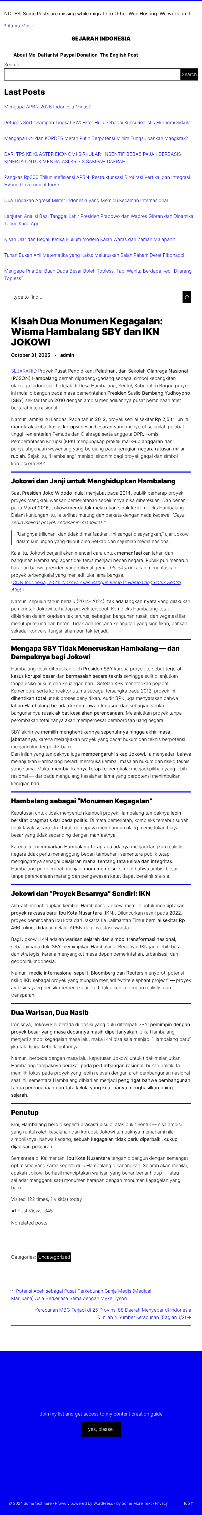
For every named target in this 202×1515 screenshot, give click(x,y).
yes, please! (101, 1429)
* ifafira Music (19, 25)
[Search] (187, 297)
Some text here (38, 1503)
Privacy (161, 1503)
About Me (24, 55)
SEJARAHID (24, 371)
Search (11, 64)
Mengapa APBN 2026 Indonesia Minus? (47, 106)
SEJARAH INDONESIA (101, 38)
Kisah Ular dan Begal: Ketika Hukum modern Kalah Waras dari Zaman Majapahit (89, 239)
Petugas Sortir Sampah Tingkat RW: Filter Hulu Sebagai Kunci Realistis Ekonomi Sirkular (98, 122)
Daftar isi (48, 55)
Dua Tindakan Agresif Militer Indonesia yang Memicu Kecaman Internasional (86, 200)
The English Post (119, 55)
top (187, 1503)
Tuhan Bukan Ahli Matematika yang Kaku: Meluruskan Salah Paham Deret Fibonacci (94, 255)
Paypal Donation (79, 55)
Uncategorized (54, 1257)
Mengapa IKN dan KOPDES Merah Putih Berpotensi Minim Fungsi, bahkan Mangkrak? (96, 138)
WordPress (103, 1503)
